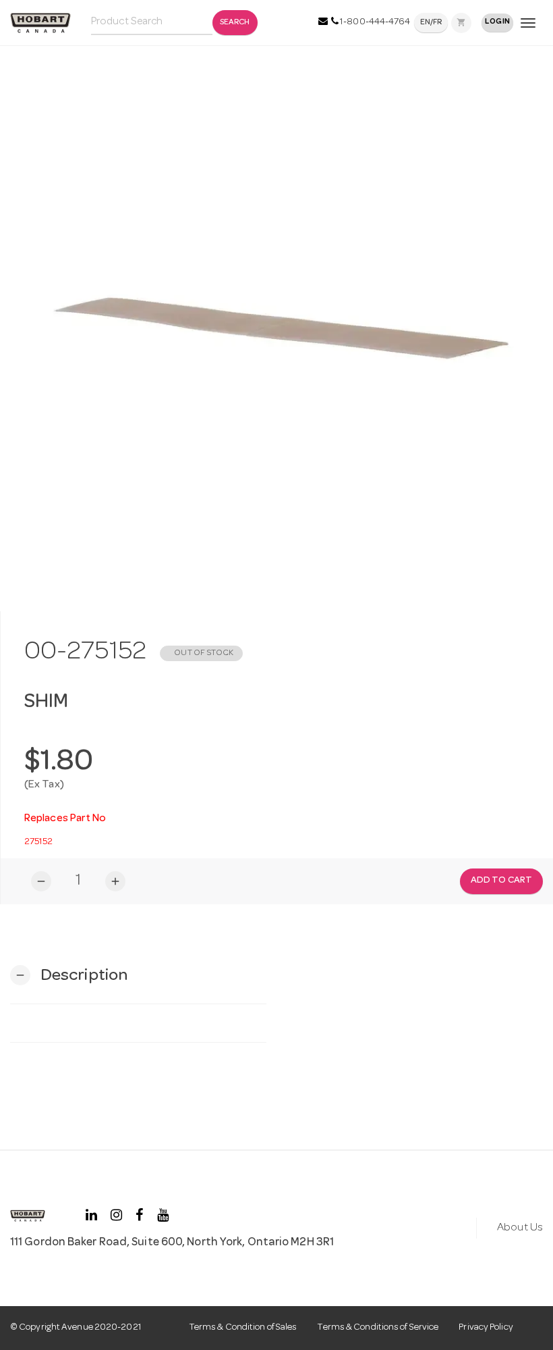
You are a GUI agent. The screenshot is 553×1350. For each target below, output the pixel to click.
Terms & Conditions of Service (377, 1327)
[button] (68, 975)
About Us (520, 1228)
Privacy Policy (486, 1327)
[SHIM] (276, 326)
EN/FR (431, 23)
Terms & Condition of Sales (243, 1327)
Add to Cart (501, 880)
